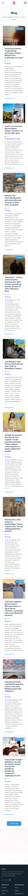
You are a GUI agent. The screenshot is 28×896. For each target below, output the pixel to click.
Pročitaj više (8, 98)
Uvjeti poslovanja (19, 893)
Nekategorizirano (11, 138)
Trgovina (17, 890)
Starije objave (15, 823)
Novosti (9, 63)
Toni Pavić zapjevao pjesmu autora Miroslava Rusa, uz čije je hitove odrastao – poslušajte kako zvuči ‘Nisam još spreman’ (14, 608)
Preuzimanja (5, 890)
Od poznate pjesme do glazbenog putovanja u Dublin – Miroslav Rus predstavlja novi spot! (14, 53)
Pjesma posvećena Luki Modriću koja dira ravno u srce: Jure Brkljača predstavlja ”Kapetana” (14, 686)
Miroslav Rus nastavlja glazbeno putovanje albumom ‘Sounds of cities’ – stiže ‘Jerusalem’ (13, 200)
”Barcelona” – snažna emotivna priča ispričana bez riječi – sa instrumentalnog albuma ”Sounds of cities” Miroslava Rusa (13, 284)
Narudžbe (4, 887)
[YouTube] (9, 880)
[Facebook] (3, 880)
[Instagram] (6, 880)
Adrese (3, 893)
